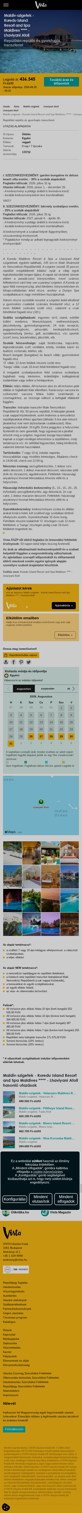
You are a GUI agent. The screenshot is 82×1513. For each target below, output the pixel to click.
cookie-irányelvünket (47, 1171)
